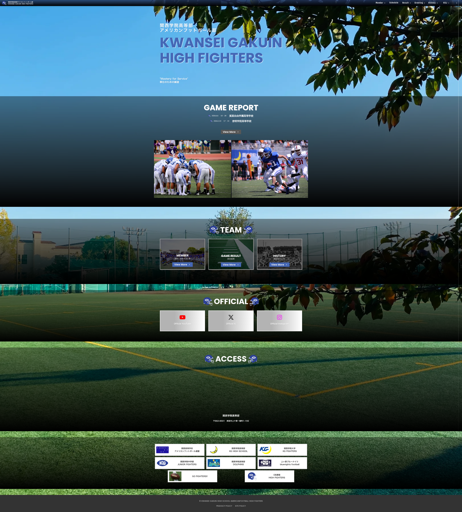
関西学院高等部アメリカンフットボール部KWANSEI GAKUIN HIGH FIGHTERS (20, 3)
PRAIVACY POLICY (224, 506)
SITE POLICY (240, 506)
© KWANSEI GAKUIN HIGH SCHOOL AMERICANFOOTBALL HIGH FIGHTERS (231, 501)
